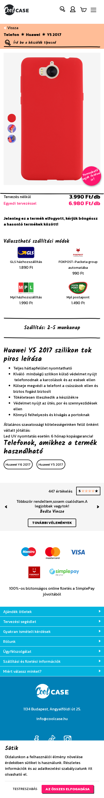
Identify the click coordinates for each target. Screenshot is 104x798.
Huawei (33, 34)
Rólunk (9, 641)
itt (90, 768)
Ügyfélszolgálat (17, 651)
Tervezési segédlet (19, 621)
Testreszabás (25, 788)
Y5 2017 (54, 34)
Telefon (11, 34)
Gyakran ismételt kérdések (27, 631)
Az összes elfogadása (67, 789)
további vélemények (52, 522)
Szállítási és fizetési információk (32, 661)
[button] (62, 10)
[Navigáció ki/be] (93, 10)
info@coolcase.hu (52, 719)
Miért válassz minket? (22, 671)
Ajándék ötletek (17, 611)
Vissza (12, 28)
